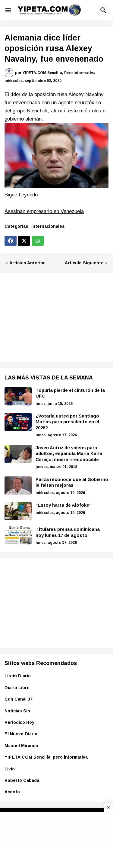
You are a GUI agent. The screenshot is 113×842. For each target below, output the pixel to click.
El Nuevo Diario (21, 733)
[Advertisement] (50, 316)
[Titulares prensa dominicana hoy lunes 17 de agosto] (18, 535)
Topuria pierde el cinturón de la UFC (70, 393)
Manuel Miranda (21, 745)
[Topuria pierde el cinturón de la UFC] (18, 396)
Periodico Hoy (19, 722)
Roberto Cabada (22, 780)
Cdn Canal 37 (19, 699)
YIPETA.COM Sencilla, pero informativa (46, 757)
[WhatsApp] (38, 241)
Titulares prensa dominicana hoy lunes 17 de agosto (68, 532)
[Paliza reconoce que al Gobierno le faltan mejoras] (18, 485)
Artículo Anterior (27, 262)
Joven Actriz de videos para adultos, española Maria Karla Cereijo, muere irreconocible (69, 453)
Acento (12, 791)
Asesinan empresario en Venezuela (44, 211)
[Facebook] (11, 241)
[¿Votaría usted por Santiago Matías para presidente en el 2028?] (18, 422)
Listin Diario (18, 675)
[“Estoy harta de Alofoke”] (18, 511)
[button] (8, 10)
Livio (10, 768)
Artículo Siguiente (84, 262)
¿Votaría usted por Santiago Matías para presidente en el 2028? (67, 421)
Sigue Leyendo (21, 195)
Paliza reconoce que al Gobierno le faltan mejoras (72, 482)
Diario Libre (17, 687)
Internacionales (48, 226)
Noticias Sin (17, 710)
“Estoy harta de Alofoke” (63, 505)
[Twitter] (24, 241)
